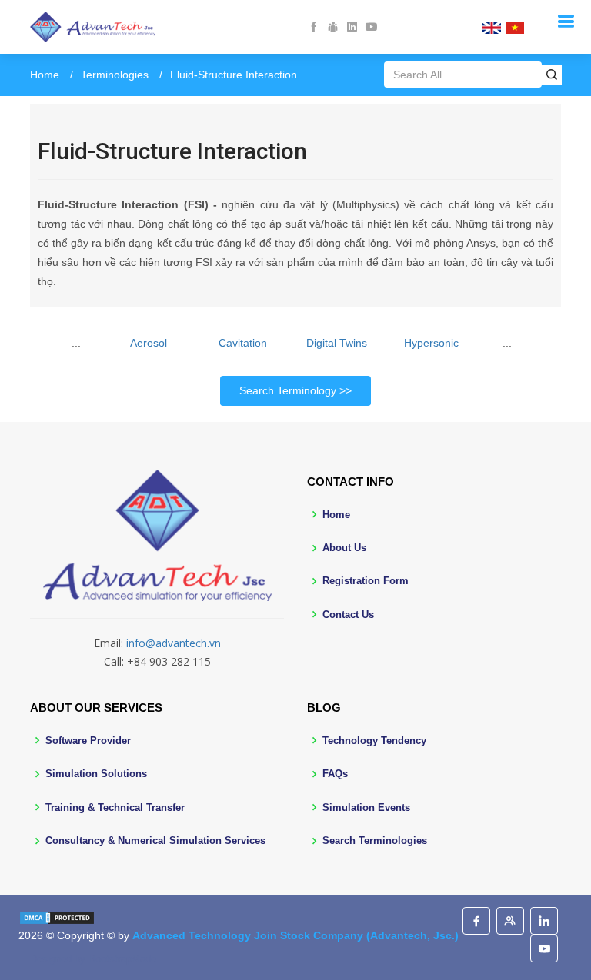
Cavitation (243, 343)
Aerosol (148, 343)
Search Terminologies (374, 840)
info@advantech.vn (173, 643)
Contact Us (348, 614)
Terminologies (115, 74)
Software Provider (88, 740)
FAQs (335, 773)
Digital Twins (336, 343)
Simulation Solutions (96, 773)
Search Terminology (287, 390)
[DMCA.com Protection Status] (56, 916)
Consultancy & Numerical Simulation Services (155, 840)
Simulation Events (366, 807)
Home (44, 74)
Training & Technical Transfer (115, 807)
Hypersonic (431, 343)
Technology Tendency (374, 740)
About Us (344, 547)
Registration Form (365, 580)
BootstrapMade (122, 959)
